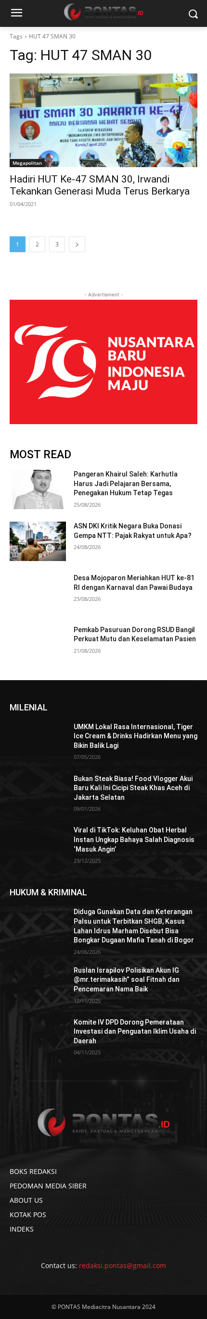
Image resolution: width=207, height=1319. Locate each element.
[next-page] (77, 244)
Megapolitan (27, 162)
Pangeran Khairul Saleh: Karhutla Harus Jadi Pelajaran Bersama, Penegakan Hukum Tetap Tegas (126, 483)
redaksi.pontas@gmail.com (122, 1265)
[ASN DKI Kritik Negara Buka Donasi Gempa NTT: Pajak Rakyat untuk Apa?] (38, 541)
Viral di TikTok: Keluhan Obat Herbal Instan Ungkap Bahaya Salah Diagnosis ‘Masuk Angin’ (134, 839)
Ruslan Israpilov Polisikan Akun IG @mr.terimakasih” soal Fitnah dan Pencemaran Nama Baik (127, 979)
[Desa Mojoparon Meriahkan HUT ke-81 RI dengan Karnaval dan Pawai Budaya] (38, 593)
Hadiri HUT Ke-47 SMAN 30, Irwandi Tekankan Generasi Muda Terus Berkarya (100, 185)
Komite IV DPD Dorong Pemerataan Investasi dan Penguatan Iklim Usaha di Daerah (135, 1031)
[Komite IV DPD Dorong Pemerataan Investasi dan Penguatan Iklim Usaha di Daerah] (38, 1037)
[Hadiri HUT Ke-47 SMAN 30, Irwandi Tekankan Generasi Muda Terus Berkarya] (103, 120)
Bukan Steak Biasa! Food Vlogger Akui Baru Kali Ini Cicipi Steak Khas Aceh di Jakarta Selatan (133, 788)
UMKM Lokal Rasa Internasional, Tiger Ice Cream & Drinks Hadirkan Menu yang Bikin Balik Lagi (135, 736)
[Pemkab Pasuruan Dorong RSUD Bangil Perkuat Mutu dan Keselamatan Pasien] (38, 645)
